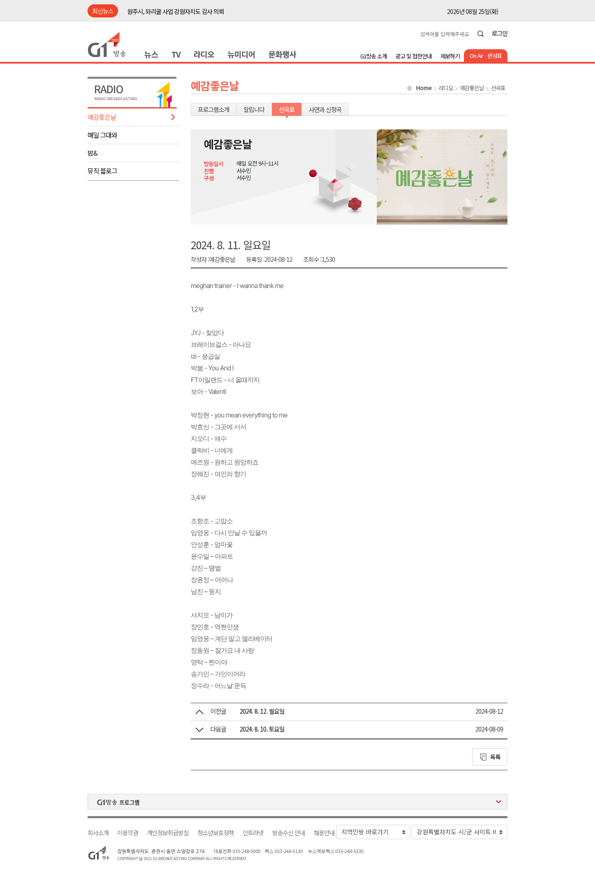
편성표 (494, 55)
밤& (93, 152)
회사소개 (98, 833)
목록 (495, 756)
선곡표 (498, 88)
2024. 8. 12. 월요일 (262, 711)
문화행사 (282, 54)
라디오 (203, 54)
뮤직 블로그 (102, 170)
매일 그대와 (102, 134)
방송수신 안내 (288, 833)
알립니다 (253, 109)
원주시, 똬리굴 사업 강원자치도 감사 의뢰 (175, 11)
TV (175, 54)
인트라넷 (253, 833)
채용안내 (324, 833)
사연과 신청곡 (325, 109)
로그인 (499, 33)
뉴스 (151, 54)
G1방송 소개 (373, 56)
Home (424, 88)
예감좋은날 (102, 117)
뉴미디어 (241, 54)
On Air (476, 55)
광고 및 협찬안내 (414, 56)
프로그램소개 (213, 109)
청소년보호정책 (215, 833)
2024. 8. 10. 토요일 (262, 729)
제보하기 (450, 56)
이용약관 (127, 833)
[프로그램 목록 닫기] (297, 802)
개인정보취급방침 (168, 833)
